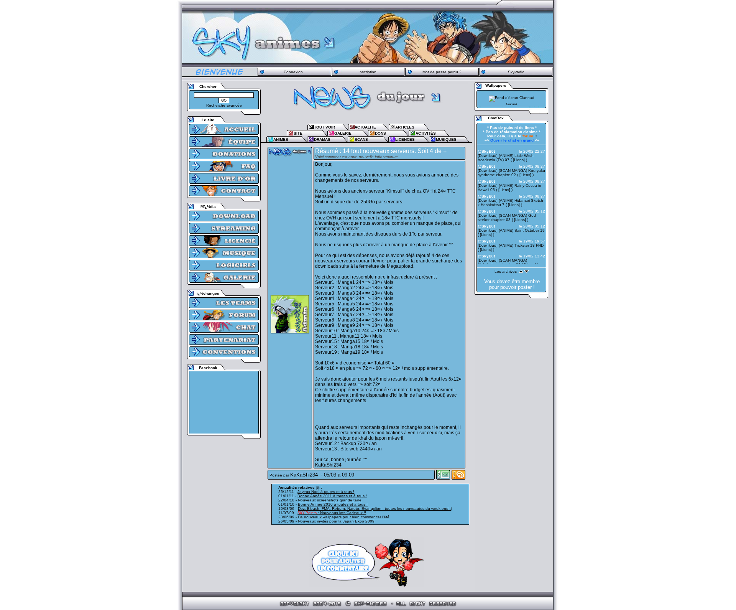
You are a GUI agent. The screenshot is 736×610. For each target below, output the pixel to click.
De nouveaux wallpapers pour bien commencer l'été (343, 517)
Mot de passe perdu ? (442, 72)
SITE (298, 133)
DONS (380, 133)
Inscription (367, 72)
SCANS (361, 139)
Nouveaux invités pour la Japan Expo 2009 (336, 521)
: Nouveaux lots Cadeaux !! (331, 513)
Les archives (506, 271)
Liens (519, 160)
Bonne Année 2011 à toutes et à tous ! (332, 496)
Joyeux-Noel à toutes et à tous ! (325, 492)
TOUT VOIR (324, 127)
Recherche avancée (224, 105)
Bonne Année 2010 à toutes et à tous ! (333, 504)
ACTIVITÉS (426, 133)
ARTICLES (404, 127)
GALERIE (343, 133)
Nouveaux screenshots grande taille (329, 500)
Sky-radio (516, 72)
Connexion (293, 72)
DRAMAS (322, 139)
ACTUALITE (365, 127)
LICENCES (405, 139)
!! (529, 136)
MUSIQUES (446, 139)
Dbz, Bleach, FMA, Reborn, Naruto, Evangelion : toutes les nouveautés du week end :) (375, 508)
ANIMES (280, 139)
